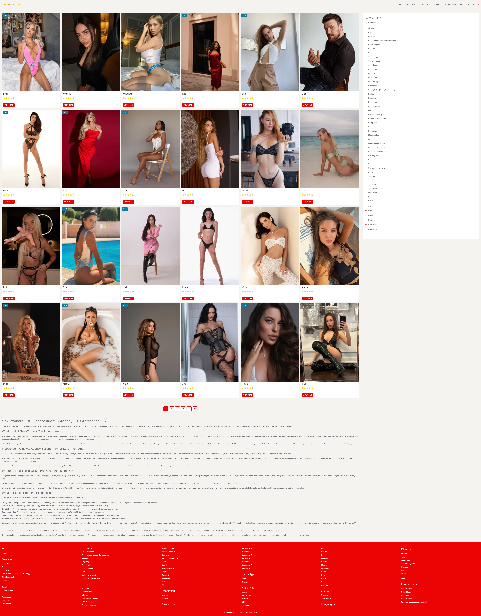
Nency (245, 190)
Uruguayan (325, 595)
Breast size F (247, 565)
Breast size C (247, 555)
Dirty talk (5, 600)
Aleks (125, 384)
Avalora (67, 94)
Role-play (165, 555)
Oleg (304, 94)
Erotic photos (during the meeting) (95, 555)
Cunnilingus (6, 594)
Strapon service (168, 568)
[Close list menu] (366, 22)
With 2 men (166, 585)
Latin (403, 570)
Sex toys (165, 562)
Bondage (5, 570)
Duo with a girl (87, 548)
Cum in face (6, 584)
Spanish (324, 585)
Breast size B (247, 552)
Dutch (323, 548)
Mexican (324, 565)
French (324, 555)
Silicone (245, 582)
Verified (410, 4)
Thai (323, 588)
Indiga (6, 287)
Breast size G (247, 568)
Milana (66, 384)
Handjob (85, 585)
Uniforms (165, 582)
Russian (324, 582)
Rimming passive (168, 552)
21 (195, 409)
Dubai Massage (407, 592)
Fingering (85, 562)
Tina (304, 384)
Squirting (165, 565)
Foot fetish (86, 565)
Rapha (126, 190)
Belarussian (246, 595)
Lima (5, 94)
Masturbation (87, 592)
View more (9, 105)
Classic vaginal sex (9, 577)
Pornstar (424, 4)
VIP (400, 4)
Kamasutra (86, 588)
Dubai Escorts (406, 589)
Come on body (8, 590)
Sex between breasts (170, 558)
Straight (165, 595)
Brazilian (245, 599)
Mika (304, 190)
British (244, 602)
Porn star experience (90, 602)
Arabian (404, 554)
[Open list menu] (366, 206)
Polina (185, 190)
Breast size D (247, 558)
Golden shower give (90, 575)
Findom (85, 558)
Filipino (324, 552)
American (245, 592)
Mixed (403, 574)
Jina (184, 384)
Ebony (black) (406, 560)
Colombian (246, 605)
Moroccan (325, 568)
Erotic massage (88, 552)
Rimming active (168, 548)
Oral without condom (90, 598)
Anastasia (127, 94)
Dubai (4, 554)
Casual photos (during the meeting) (16, 574)
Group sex (86, 582)
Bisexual (165, 599)
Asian (403, 557)
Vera (244, 287)
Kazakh (324, 562)
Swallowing (166, 578)
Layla (125, 287)
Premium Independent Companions (415, 602)
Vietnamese (326, 598)
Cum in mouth (7, 587)
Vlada (245, 384)
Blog (403, 578)
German (324, 558)
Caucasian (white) (408, 564)
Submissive (166, 575)
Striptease (166, 572)
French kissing (87, 568)
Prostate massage (89, 605)
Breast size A (247, 548)
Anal (3, 567)
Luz (184, 94)
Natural (244, 578)
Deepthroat (6, 597)
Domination (6, 604)
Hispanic (404, 567)
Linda (185, 287)
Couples (5, 580)
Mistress (85, 595)
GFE (83, 572)
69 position (6, 564)
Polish (323, 572)
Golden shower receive (91, 578)
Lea (244, 94)
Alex (65, 190)
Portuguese (325, 575)
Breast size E (247, 562)
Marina (305, 287)
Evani (66, 287)
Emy (5, 190)
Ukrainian (325, 592)
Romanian (325, 578)
